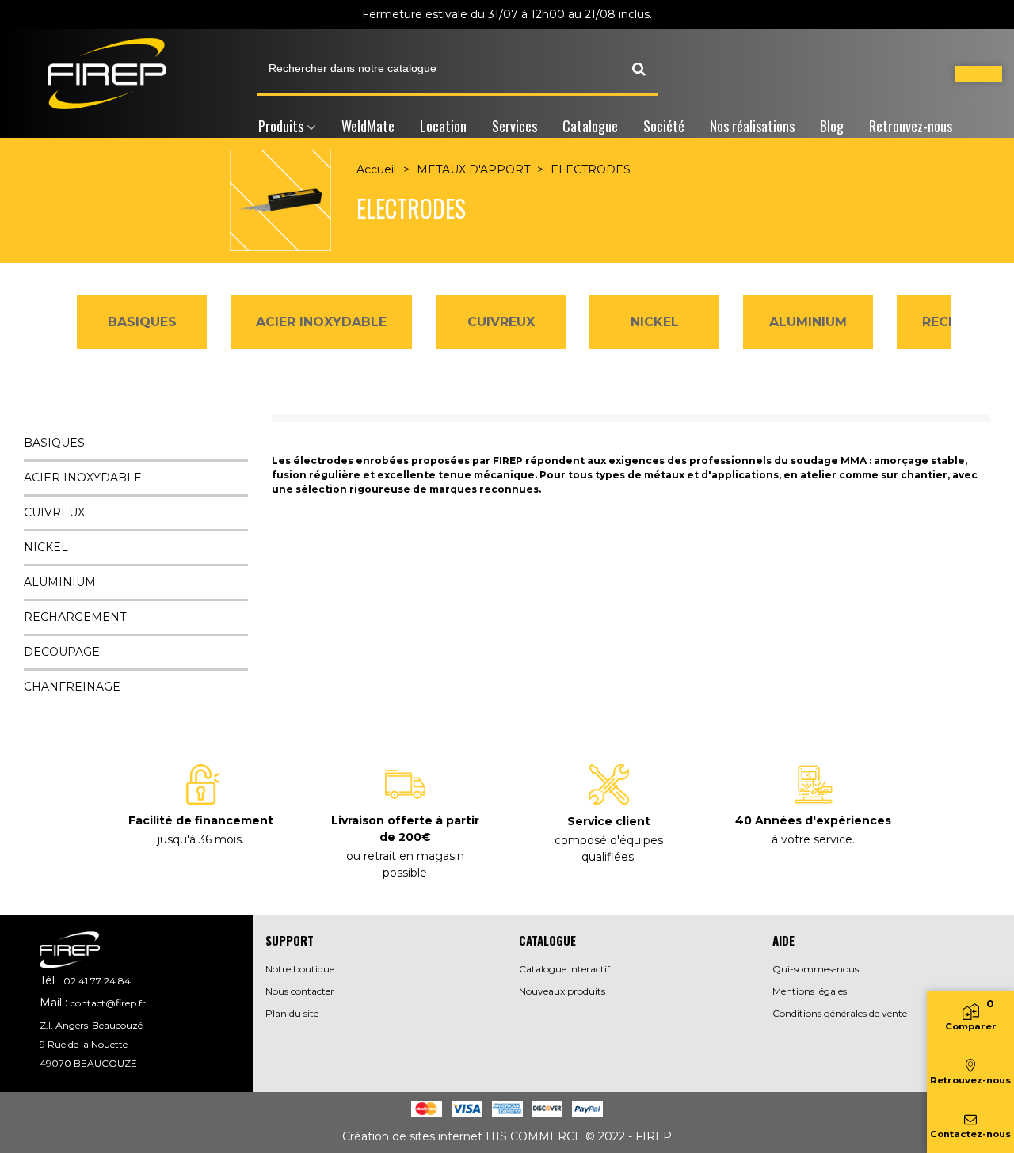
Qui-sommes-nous (815, 969)
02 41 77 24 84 (97, 981)
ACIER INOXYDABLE (321, 321)
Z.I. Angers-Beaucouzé (91, 1025)
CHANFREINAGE (72, 686)
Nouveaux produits (562, 991)
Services (514, 126)
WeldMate (368, 126)
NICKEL (655, 321)
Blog (832, 126)
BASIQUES (142, 321)
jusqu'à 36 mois (200, 839)
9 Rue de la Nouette (84, 1044)
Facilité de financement (200, 820)
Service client (608, 821)
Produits (280, 126)
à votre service (812, 839)
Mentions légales (809, 991)
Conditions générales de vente (839, 1013)
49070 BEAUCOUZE (88, 1063)
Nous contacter (299, 991)
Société (663, 126)
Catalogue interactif (564, 969)
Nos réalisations (752, 126)
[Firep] (107, 73)
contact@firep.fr (108, 1003)
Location (443, 126)
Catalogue (590, 126)
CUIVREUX (501, 321)
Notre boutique (299, 969)
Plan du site (291, 1013)
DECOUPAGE (62, 652)
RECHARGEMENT (75, 617)
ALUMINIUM (808, 321)
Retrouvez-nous (910, 126)
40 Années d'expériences (813, 820)
